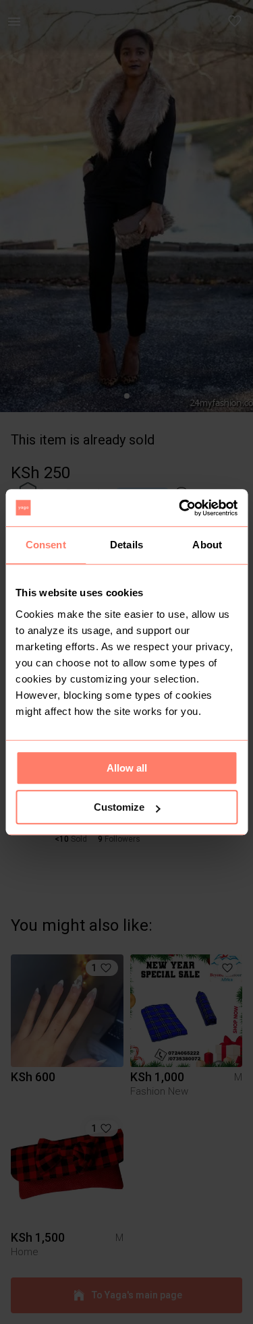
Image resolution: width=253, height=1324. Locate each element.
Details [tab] (126, 544)
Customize (119, 807)
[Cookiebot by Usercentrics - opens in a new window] (180, 508)
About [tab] (207, 544)
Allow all (127, 768)
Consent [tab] (46, 544)
